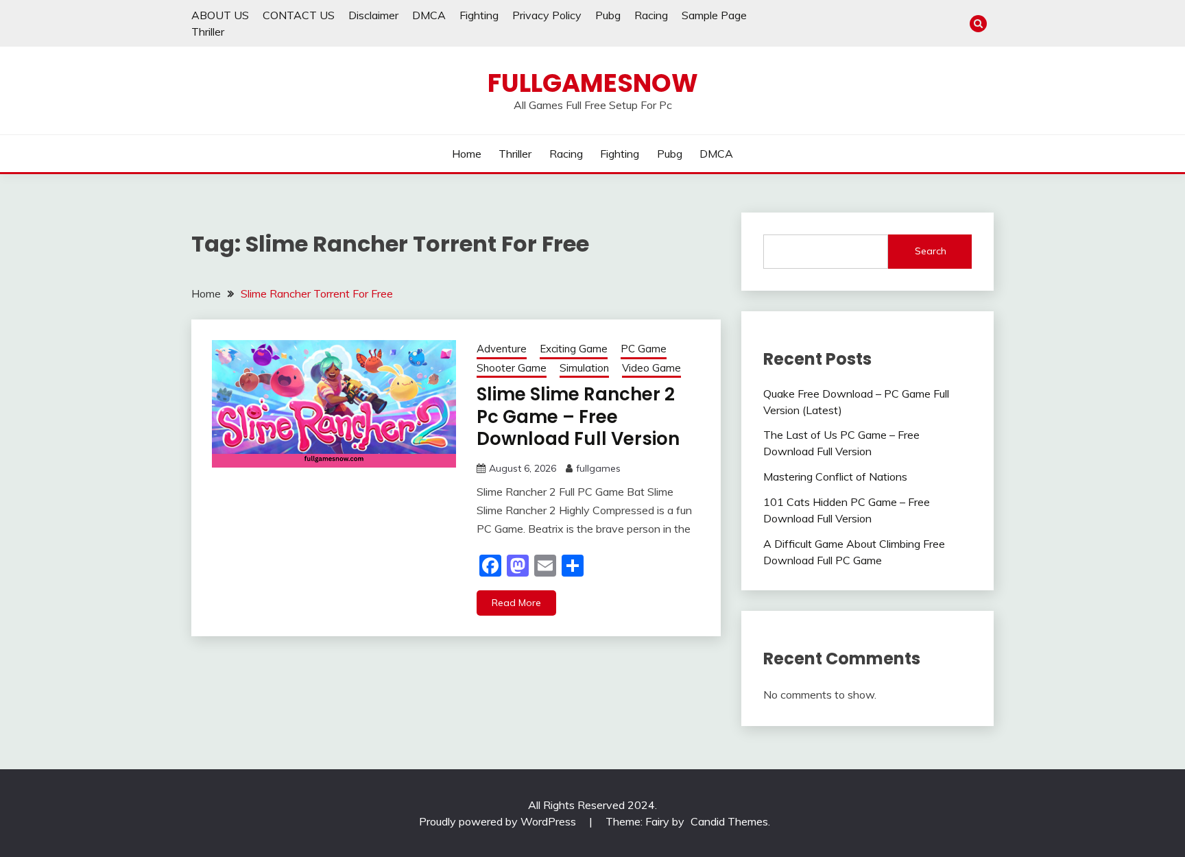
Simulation (584, 367)
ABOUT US (220, 15)
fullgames (598, 468)
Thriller (207, 31)
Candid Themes (729, 821)
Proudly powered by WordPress (499, 821)
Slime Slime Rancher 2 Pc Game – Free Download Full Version (578, 416)
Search (930, 251)
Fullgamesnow (593, 83)
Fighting (479, 15)
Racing (651, 15)
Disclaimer (373, 15)
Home (466, 153)
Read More (516, 602)
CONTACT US (299, 15)
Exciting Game (574, 348)
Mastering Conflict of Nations (835, 476)
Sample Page (714, 15)
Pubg (608, 15)
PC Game (644, 348)
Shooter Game (512, 367)
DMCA (429, 15)
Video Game (651, 367)
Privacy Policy (547, 15)
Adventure (502, 348)
